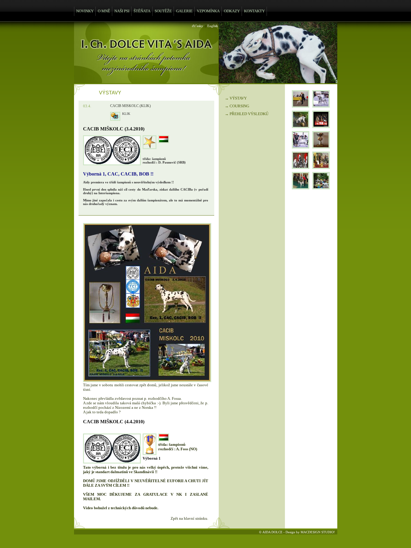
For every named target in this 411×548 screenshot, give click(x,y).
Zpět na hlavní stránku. (189, 518)
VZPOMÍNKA (208, 11)
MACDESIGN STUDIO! (318, 532)
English (212, 26)
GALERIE (184, 11)
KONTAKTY (254, 11)
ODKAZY (232, 11)
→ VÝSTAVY (236, 98)
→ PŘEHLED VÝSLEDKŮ (246, 114)
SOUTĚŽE (163, 11)
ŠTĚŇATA (142, 11)
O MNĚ (104, 11)
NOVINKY (85, 11)
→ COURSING (237, 106)
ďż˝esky (197, 26)
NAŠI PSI (121, 11)
